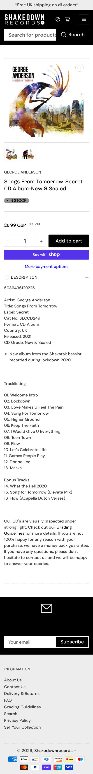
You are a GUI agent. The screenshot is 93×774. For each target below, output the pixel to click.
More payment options (46, 266)
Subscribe (72, 642)
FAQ (8, 700)
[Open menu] (84, 19)
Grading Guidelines (22, 707)
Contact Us (15, 686)
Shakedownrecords (53, 750)
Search (76, 34)
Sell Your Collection (22, 727)
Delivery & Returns (22, 693)
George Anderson (22, 172)
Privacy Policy (17, 720)
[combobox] (46, 35)
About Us (13, 680)
